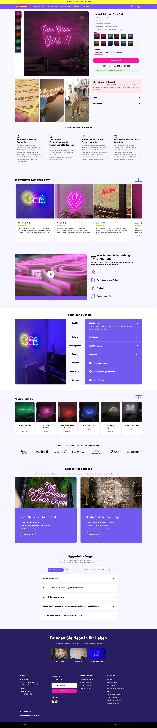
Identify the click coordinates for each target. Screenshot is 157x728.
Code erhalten (95, 377)
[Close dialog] (110, 350)
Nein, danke (95, 384)
